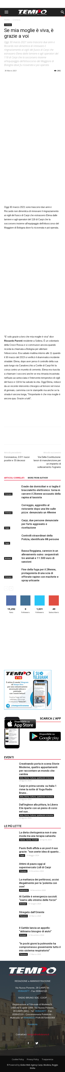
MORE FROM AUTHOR (38, 478)
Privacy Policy (33, 1059)
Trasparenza (47, 1059)
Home (7, 19)
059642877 (23, 991)
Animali (8, 558)
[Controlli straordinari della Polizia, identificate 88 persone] (12, 539)
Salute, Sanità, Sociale (29, 840)
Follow (25, 596)
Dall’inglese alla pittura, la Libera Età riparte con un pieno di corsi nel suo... (38, 808)
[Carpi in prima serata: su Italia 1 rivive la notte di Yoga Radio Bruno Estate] (10, 790)
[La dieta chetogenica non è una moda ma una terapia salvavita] (10, 837)
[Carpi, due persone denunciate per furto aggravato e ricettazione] (12, 524)
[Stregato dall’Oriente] (10, 916)
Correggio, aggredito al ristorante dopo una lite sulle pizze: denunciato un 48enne (38, 509)
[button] (62, 12)
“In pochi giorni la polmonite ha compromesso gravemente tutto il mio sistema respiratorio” (40, 947)
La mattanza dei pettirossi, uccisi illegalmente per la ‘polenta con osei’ (39, 883)
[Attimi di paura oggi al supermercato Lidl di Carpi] (10, 868)
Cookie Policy (18, 1059)
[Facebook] (28, 1043)
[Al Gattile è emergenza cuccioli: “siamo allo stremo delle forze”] (10, 901)
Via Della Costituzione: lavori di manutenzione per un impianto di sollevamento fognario (47, 462)
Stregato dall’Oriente (31, 912)
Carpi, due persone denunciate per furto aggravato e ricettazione (39, 524)
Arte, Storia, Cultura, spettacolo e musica (36, 778)
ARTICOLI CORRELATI (14, 478)
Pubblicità (32, 1024)
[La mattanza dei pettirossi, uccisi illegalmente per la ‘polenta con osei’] (10, 884)
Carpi (7, 528)
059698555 (29, 1017)
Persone (23, 916)
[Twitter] (37, 1043)
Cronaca (16, 19)
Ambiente (24, 890)
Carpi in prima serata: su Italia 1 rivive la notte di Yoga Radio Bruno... (38, 789)
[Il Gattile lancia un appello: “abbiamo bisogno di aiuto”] (10, 932)
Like (11, 596)
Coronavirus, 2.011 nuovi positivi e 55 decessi (17, 459)
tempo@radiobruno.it (38, 1034)
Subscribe (54, 596)
